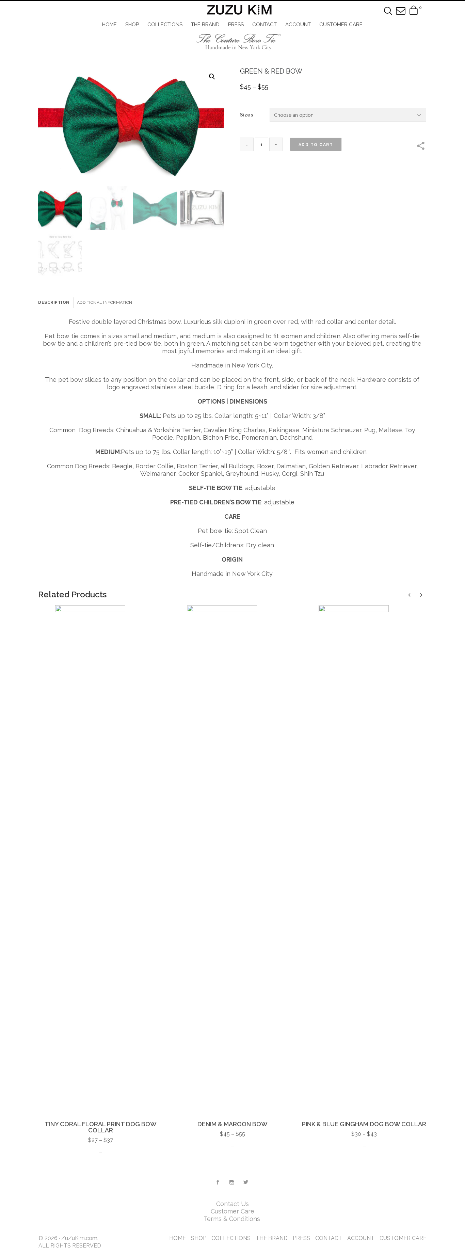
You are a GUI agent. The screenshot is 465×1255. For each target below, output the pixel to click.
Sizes (246, 114)
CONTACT (328, 1238)
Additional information (104, 302)
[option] (100, 880)
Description (54, 302)
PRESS (301, 1238)
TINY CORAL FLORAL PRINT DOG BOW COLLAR (101, 1127)
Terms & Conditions (233, 1218)
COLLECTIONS (231, 1238)
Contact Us (232, 1203)
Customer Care (232, 1211)
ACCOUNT (360, 1238)
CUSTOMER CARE (403, 1238)
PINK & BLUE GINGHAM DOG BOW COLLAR (364, 1124)
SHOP (198, 1238)
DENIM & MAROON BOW (232, 1124)
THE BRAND (272, 1238)
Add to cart (316, 144)
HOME (177, 1238)
